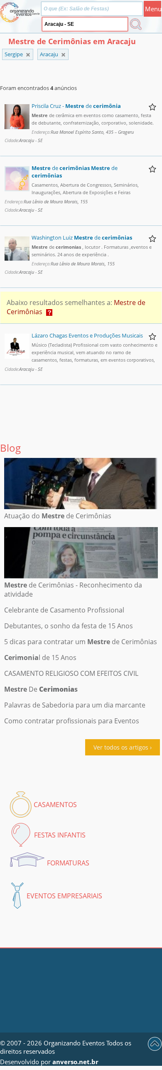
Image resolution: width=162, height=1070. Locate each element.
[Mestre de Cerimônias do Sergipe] (63, 55)
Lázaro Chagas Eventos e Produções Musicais (87, 335)
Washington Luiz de (82, 237)
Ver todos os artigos (120, 747)
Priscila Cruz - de (76, 106)
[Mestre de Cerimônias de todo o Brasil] (28, 55)
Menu (153, 9)
